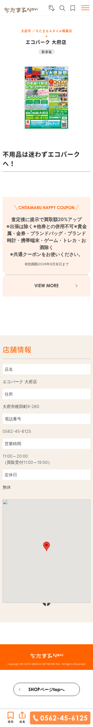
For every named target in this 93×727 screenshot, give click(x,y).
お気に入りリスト (72, 8)
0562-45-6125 (64, 718)
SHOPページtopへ (46, 689)
